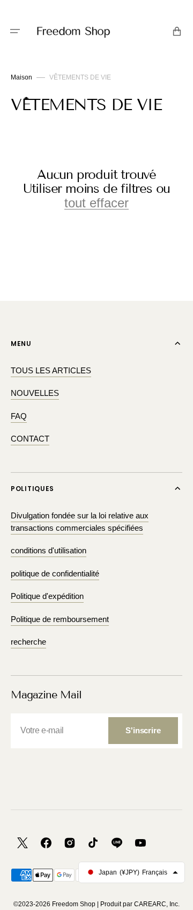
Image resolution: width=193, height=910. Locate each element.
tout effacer (96, 203)
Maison (21, 77)
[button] (15, 31)
